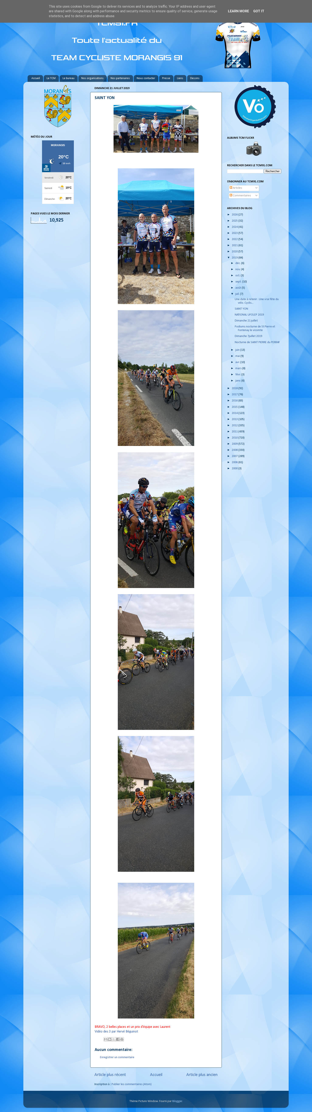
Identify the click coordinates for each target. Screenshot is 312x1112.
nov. (238, 269)
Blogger (177, 1101)
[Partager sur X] (114, 1039)
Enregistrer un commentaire (117, 1057)
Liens (180, 78)
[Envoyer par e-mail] (106, 1039)
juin (237, 350)
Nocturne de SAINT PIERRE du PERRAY (257, 342)
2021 (235, 245)
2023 (235, 233)
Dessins (195, 78)
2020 (235, 251)
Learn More (238, 11)
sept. (238, 281)
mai (237, 356)
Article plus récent (110, 1075)
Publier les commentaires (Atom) (132, 1084)
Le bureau (68, 78)
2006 (235, 462)
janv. (238, 380)
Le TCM (51, 78)
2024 (235, 227)
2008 (235, 450)
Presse (166, 78)
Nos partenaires (120, 78)
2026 (235, 214)
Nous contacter (146, 78)
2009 (235, 444)
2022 (235, 239)
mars (238, 368)
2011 (235, 431)
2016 (235, 400)
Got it (258, 11)
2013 (235, 419)
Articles (237, 188)
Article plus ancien (202, 1075)
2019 (235, 257)
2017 (235, 394)
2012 (235, 425)
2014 (235, 413)
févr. (238, 374)
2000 (235, 468)
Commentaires (241, 195)
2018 (235, 388)
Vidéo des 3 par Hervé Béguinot (116, 1031)
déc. (238, 263)
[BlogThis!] (110, 1039)
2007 (235, 456)
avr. (237, 362)
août (238, 287)
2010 (235, 437)
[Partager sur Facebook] (118, 1039)
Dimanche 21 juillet (246, 320)
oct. (238, 275)
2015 (235, 407)
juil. (237, 294)
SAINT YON (241, 308)
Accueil (35, 78)
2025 (235, 220)
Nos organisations (92, 78)
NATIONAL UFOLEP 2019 (249, 314)
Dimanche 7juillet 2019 (248, 336)
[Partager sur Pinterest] (122, 1039)
